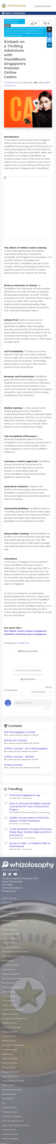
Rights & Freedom (8, 1085)
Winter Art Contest (15, 740)
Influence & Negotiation (10, 1014)
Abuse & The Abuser (9, 898)
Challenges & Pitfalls (9, 925)
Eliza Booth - (14, 824)
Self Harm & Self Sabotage (11, 1090)
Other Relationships (9, 1050)
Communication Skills (10, 934)
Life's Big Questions (9, 1023)
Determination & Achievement (13, 956)
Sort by (48, 687)
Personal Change (8, 1067)
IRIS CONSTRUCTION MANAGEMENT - (24, 812)
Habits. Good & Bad (9, 992)
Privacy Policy (9, 891)
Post (47, 708)
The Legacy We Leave (10, 1112)
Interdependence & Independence (14, 1018)
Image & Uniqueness (9, 1005)
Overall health (7, 1054)
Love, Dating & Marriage (11, 1027)
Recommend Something (28, 670)
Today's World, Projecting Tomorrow (15, 1125)
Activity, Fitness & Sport (11, 907)
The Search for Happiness (11, 1116)
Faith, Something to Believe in (13, 978)
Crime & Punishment (10, 938)
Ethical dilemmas (8, 969)
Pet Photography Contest (19, 732)
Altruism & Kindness (9, 916)
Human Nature (7, 1001)
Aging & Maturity (8, 912)
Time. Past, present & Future (12, 1121)
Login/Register (42, 6)
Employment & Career (10, 965)
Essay (7, 25)
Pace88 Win (10, 82)
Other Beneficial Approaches (12, 1045)
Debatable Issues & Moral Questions (12, 21)
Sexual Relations (8, 1098)
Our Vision (7, 884)
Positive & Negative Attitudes (13, 1081)
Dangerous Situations (10, 943)
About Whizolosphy (12, 881)
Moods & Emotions (9, 1041)
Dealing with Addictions (11, 947)
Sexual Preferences (9, 1094)
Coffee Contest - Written (19, 756)
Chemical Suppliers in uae (24, 795)
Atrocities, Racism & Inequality (13, 920)
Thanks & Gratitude (9, 1107)
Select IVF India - (15, 849)
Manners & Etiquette (9, 1032)
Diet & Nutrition (8, 961)
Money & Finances (8, 1036)
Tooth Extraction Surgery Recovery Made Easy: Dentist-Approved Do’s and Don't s (30, 832)
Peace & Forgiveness (9, 1063)
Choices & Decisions (9, 929)
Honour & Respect (8, 996)
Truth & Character (9, 1130)
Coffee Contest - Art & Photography (26, 748)
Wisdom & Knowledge (10, 1139)
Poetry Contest (13, 764)
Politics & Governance (10, 1076)
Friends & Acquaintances (11, 987)
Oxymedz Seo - (15, 798)
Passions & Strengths (10, 1058)
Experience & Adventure (11, 974)
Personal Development (10, 1072)
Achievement (7, 903)
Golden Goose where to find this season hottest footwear (29, 819)
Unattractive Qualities (10, 1134)
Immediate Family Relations (12, 1009)
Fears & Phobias (8, 983)
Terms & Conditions (12, 888)
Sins (3, 1103)
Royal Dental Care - (16, 838)
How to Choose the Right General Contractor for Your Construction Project (29, 806)
